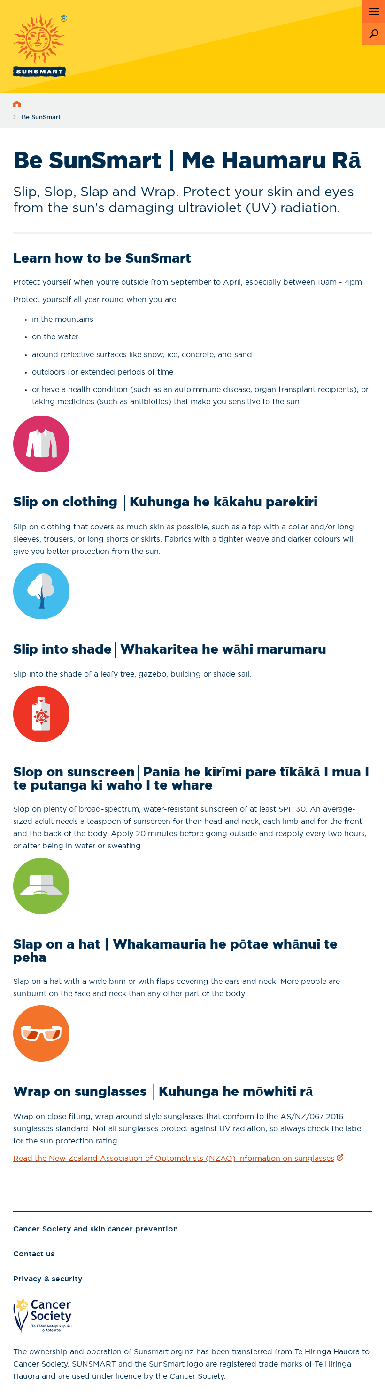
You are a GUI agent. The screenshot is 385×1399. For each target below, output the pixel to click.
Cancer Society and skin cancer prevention (95, 1229)
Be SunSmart (41, 117)
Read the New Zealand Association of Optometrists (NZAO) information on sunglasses (173, 1158)
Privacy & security (48, 1279)
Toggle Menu (373, 11)
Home (17, 104)
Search (373, 34)
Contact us (33, 1254)
